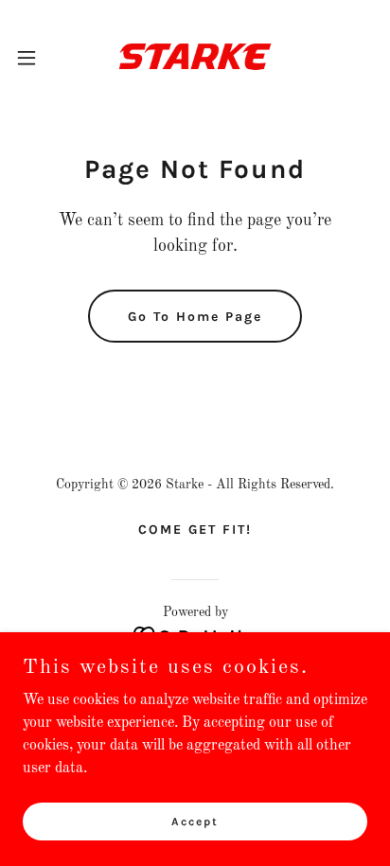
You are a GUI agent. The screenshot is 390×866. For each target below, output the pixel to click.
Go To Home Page (195, 317)
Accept (195, 820)
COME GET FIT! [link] (195, 529)
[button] (35, 58)
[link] (195, 57)
